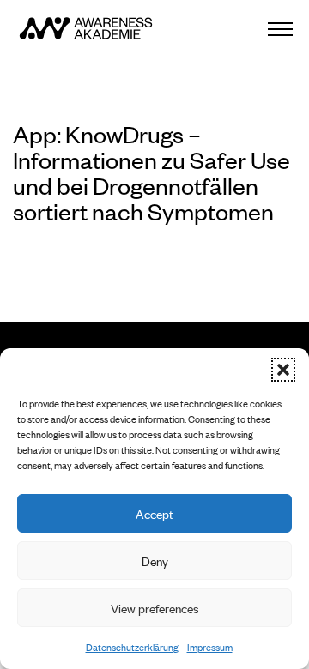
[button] (283, 369)
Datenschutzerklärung (132, 646)
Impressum (210, 646)
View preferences (155, 608)
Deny (155, 560)
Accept (154, 513)
